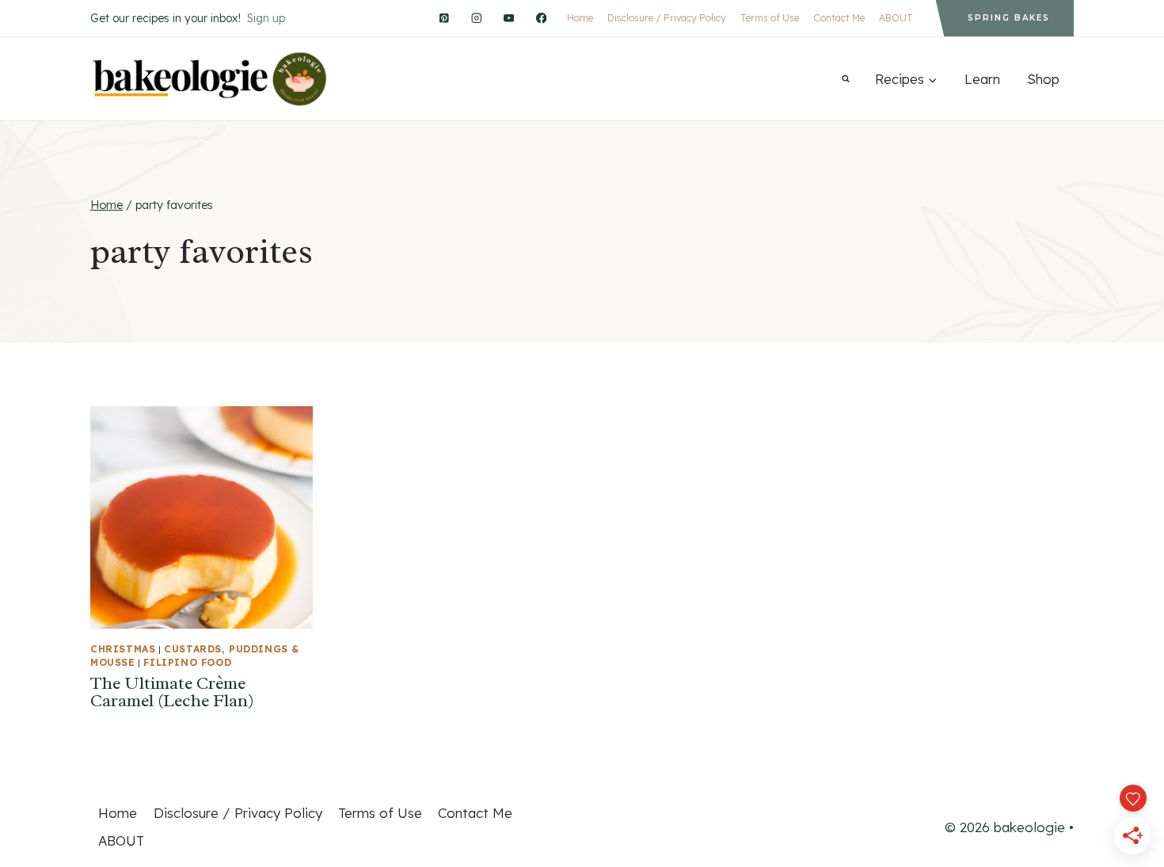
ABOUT (896, 18)
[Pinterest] (444, 18)
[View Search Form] (846, 79)
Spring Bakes (1009, 18)
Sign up (266, 18)
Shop (1043, 78)
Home (580, 18)
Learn (982, 78)
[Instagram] (476, 18)
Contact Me (839, 18)
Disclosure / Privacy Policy (666, 18)
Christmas (122, 649)
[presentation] (201, 517)
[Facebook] (541, 18)
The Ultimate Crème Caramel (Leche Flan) (172, 692)
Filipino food (187, 662)
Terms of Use (769, 18)
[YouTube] (508, 18)
